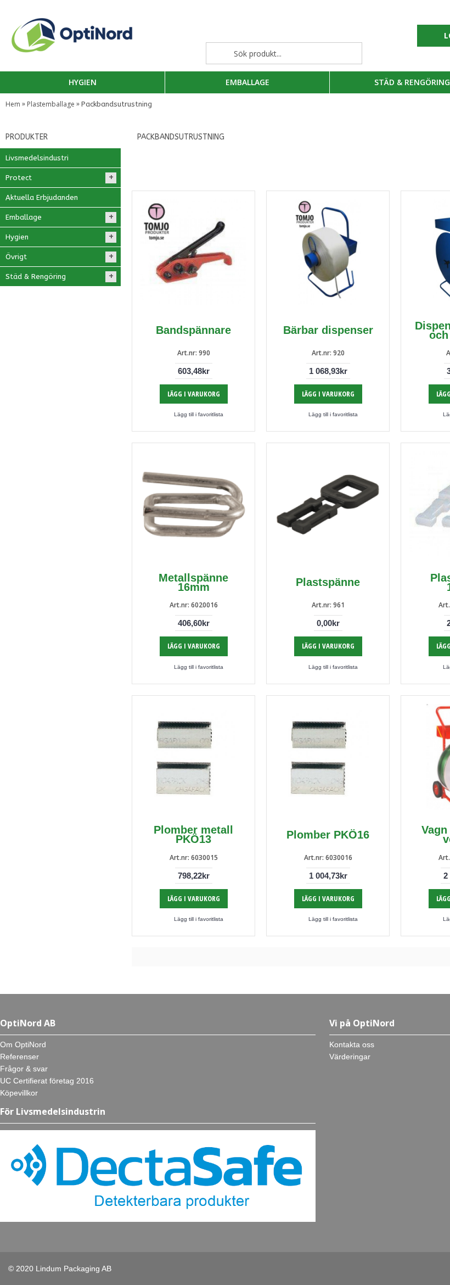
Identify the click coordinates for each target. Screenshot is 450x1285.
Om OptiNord (23, 1044)
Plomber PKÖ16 (327, 835)
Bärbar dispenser (328, 330)
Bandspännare (193, 330)
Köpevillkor (19, 1092)
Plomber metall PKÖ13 (193, 834)
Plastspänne (328, 582)
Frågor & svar (24, 1068)
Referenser (19, 1056)
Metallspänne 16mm (193, 582)
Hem (12, 104)
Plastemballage (51, 104)
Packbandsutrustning (116, 104)
